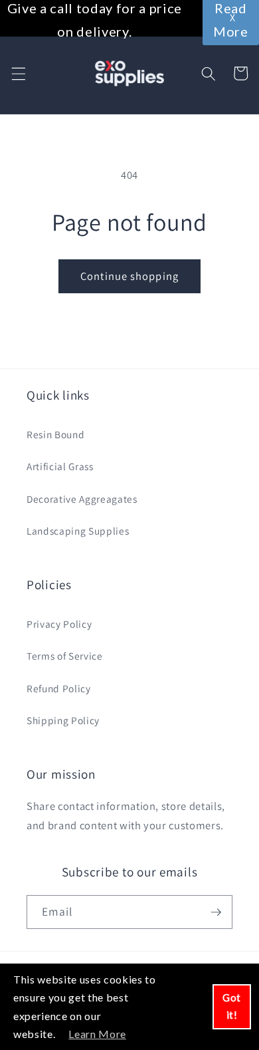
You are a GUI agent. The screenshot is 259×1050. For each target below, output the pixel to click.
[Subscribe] (216, 912)
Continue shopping (129, 276)
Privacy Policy (59, 623)
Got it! (231, 1006)
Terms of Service (65, 655)
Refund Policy (59, 688)
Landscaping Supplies (78, 530)
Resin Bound (55, 434)
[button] (18, 73)
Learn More (97, 1033)
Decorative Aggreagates (82, 498)
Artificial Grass (60, 466)
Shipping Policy (63, 720)
